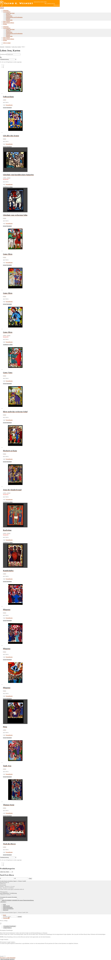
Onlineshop (6, 10)
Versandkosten (9, 105)
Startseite (2, 46)
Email (1, 898)
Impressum (5, 910)
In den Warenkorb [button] (7, 107)
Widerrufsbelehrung (7, 907)
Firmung (8, 18)
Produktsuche (3, 54)
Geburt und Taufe (10, 13)
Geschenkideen (6, 11)
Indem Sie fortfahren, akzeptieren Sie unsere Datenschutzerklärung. (18, 900)
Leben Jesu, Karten (16, 46)
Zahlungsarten (6, 905)
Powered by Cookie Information (7, 957)
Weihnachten (9, 16)
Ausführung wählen (8, 187)
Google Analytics (7, 927)
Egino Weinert (6, 21)
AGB (4, 904)
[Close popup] (0, 923)
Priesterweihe (9, 20)
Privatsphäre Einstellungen (9, 926)
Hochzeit (8, 14)
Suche (4, 915)
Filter (30, 878)
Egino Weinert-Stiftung (8, 22)
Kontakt (5, 24)
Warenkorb (6, 918)
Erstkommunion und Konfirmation (14, 17)
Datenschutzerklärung (8, 908)
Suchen (19, 916)
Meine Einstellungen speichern (7, 959)
